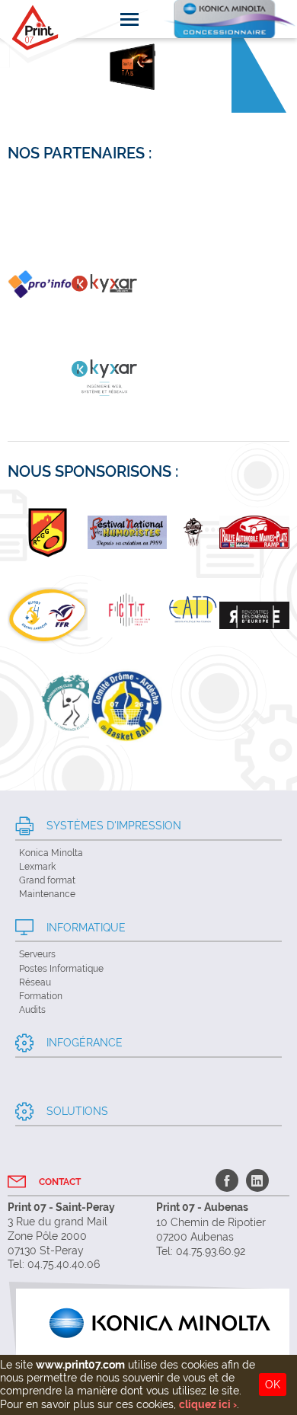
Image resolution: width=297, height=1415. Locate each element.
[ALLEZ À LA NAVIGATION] (129, 19)
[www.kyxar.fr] (40, 286)
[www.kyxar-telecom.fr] (104, 286)
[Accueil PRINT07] (35, 28)
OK (272, 1384)
